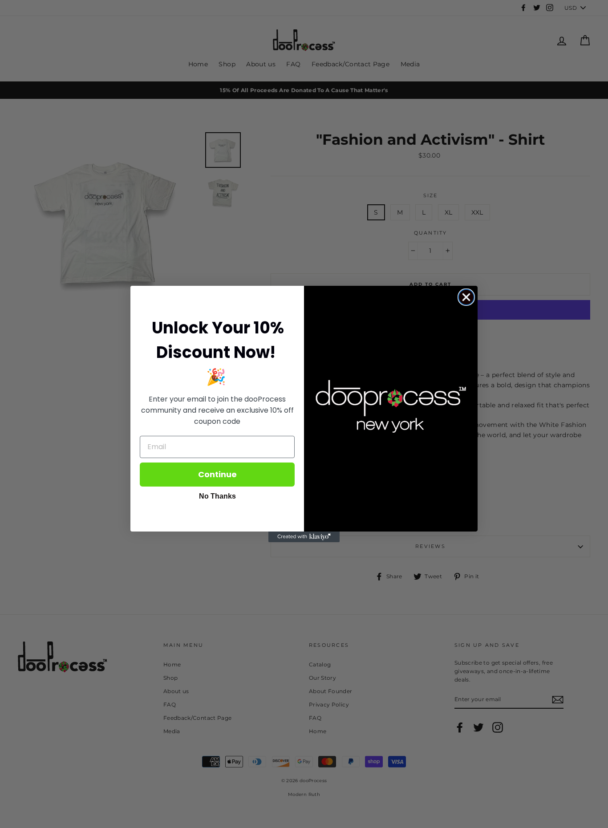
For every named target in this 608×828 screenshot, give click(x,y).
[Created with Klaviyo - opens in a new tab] (304, 537)
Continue (217, 474)
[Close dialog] (466, 297)
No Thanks (217, 496)
